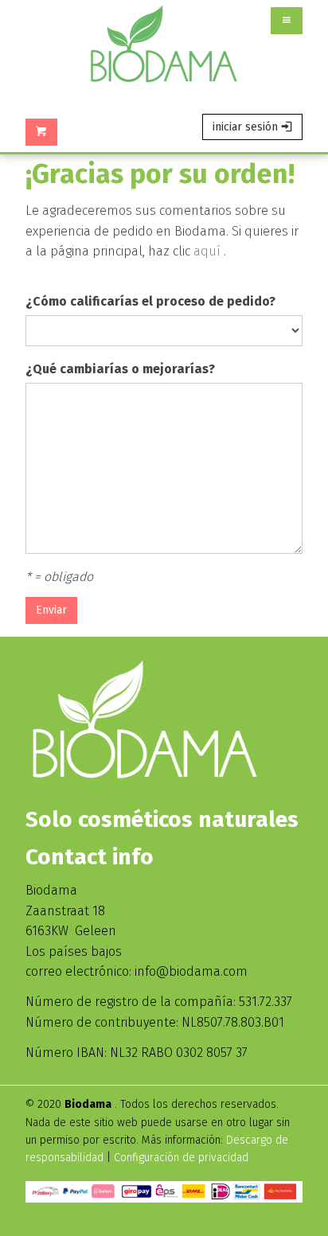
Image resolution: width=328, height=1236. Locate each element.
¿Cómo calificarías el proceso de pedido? (150, 301)
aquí (207, 251)
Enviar (51, 610)
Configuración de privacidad (181, 1157)
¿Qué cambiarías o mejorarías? (120, 368)
